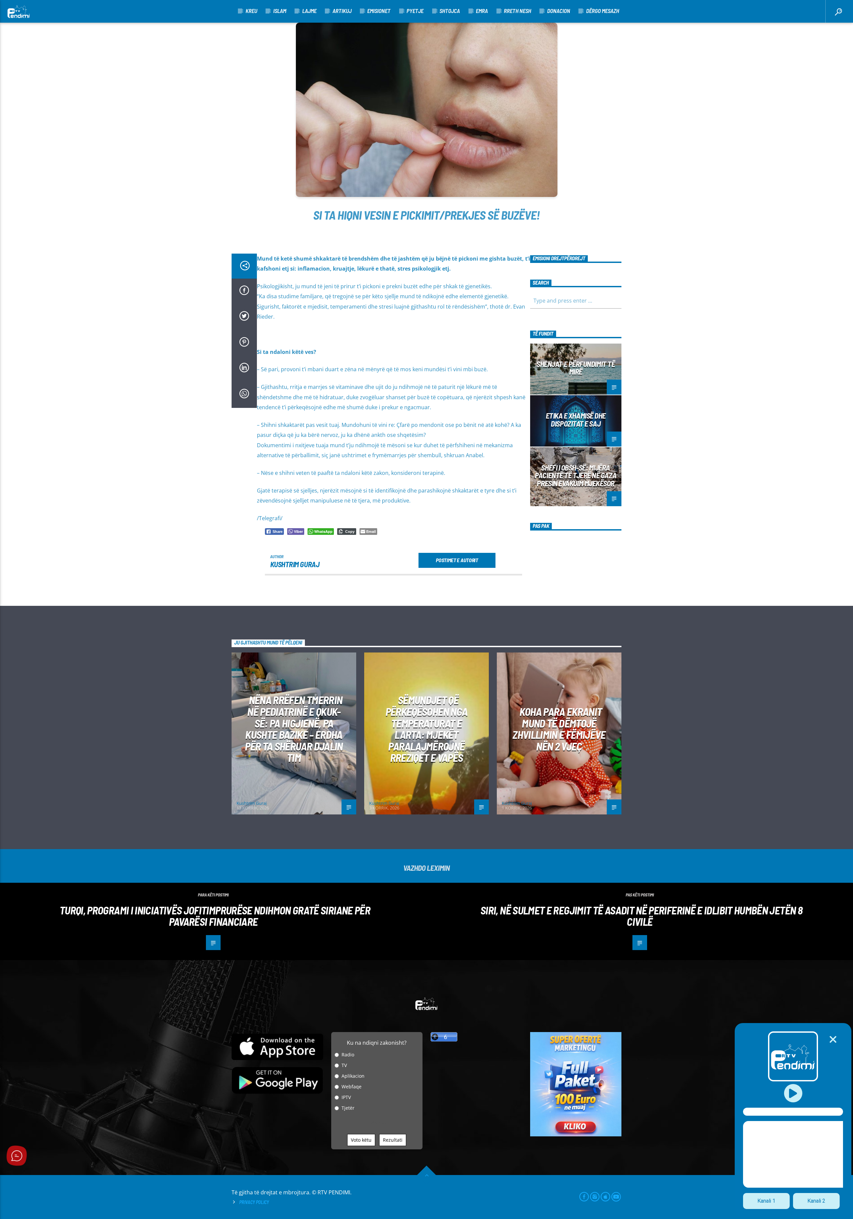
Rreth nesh (517, 10)
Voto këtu (361, 1140)
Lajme (309, 10)
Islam (279, 10)
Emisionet (379, 10)
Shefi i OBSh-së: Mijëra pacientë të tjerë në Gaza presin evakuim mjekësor (575, 475)
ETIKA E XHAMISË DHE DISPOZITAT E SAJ (576, 419)
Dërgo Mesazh (602, 10)
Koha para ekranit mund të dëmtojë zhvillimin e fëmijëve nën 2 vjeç (559, 728)
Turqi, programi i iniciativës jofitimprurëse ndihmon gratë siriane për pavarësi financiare (215, 916)
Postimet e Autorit (457, 560)
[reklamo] (576, 1134)
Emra (482, 10)
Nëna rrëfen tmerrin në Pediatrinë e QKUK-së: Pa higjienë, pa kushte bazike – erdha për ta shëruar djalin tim (294, 728)
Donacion (558, 10)
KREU (251, 10)
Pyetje (415, 10)
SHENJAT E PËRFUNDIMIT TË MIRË (575, 368)
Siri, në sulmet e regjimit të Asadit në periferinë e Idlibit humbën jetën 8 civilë (641, 916)
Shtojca (449, 10)
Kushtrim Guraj (295, 564)
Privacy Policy (254, 1202)
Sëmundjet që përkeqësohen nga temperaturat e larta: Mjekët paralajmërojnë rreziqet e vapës (427, 728)
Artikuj (342, 10)
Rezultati (393, 1140)
